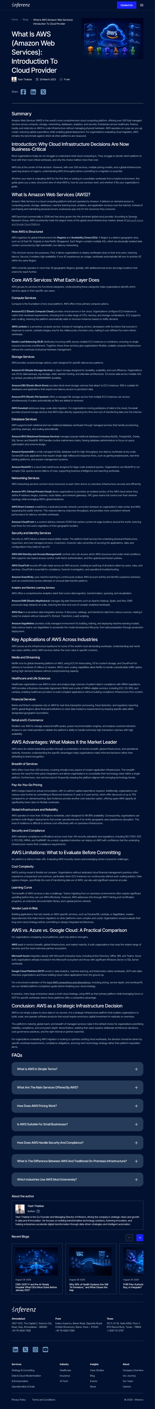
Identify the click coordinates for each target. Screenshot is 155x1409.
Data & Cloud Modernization (26, 1375)
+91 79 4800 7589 (21, 1330)
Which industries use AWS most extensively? (47, 1179)
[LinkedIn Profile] (38, 1211)
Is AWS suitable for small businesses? (42, 1124)
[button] (129, 1237)
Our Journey (129, 1375)
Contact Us (127, 5)
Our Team (128, 1381)
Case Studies (97, 1370)
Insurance (65, 1375)
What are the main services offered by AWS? (47, 1087)
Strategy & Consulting (23, 1370)
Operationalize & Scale (23, 1386)
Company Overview (133, 1370)
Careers (127, 1386)
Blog (92, 1375)
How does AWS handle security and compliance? (50, 1142)
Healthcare (65, 1370)
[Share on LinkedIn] (33, 91)
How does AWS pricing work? (37, 1106)
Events (93, 1381)
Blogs (26, 19)
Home (15, 19)
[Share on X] (43, 91)
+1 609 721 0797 (115, 1330)
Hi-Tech (64, 1381)
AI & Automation (20, 1381)
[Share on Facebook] (23, 91)
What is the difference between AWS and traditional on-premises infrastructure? (72, 1161)
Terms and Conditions (43, 1399)
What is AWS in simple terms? (37, 1069)
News (93, 1386)
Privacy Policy (19, 1399)
